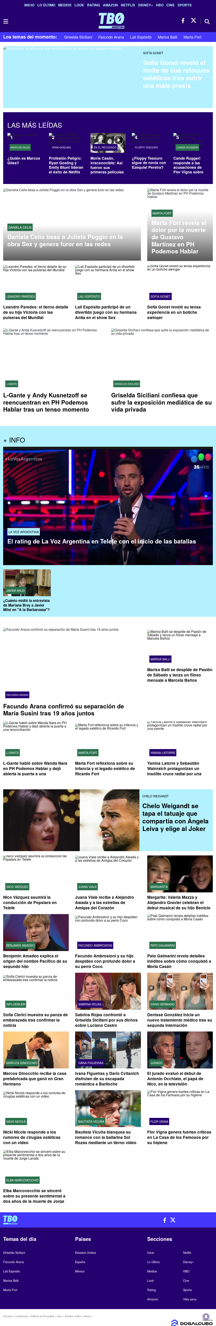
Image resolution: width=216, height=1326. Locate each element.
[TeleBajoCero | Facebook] (184, 20)
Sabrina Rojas (89, 1004)
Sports (185, 5)
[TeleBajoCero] (54, 1219)
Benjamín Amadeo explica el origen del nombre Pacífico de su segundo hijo (35, 961)
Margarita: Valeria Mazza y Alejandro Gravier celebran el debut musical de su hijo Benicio (179, 903)
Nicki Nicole (16, 1121)
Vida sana (189, 1299)
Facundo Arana (111, 37)
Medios (65, 5)
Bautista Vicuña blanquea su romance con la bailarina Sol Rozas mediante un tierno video (105, 1137)
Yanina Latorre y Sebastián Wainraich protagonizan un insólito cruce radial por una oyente (174, 771)
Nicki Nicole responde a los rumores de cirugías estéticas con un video (32, 1137)
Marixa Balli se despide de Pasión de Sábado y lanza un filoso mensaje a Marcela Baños (179, 675)
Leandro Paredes (20, 296)
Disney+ (145, 5)
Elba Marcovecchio (22, 1180)
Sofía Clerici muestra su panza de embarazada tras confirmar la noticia (35, 1020)
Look (79, 5)
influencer (15, 1004)
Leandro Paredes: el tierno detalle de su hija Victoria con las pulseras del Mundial (35, 312)
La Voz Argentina (23, 531)
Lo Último (46, 5)
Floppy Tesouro (146, 147)
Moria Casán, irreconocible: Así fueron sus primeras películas (107, 165)
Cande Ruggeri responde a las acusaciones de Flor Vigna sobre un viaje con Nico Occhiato (189, 169)
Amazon (110, 5)
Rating (93, 5)
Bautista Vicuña (91, 1121)
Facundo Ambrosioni (95, 945)
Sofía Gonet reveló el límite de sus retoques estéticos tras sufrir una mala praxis (176, 74)
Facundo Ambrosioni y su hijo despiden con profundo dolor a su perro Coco (105, 961)
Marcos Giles (20, 147)
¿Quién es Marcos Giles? (23, 160)
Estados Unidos (85, 1252)
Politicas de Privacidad (42, 1316)
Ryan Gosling (61, 147)
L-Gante (11, 384)
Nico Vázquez (17, 886)
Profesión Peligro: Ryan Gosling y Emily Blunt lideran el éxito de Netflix (66, 165)
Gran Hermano (162, 1004)
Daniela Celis (20, 227)
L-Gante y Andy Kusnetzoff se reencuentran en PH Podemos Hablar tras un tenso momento (46, 402)
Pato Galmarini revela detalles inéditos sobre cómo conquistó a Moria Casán (179, 961)
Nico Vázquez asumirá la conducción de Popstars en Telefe (30, 903)
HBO (159, 5)
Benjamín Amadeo (20, 945)
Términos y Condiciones (15, 1316)
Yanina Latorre (162, 752)
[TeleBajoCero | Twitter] (193, 20)
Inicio (29, 5)
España (80, 1262)
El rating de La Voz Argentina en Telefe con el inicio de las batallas (101, 541)
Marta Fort (192, 37)
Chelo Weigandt (155, 796)
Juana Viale (87, 886)
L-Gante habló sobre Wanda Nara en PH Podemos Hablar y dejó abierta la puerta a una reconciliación (35, 771)
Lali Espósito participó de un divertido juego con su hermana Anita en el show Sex (106, 312)
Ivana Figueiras (90, 1062)
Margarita (159, 886)
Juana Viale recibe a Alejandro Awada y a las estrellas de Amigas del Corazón (104, 903)
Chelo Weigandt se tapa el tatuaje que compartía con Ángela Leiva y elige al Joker (175, 817)
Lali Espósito (141, 37)
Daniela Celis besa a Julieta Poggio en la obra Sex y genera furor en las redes (65, 240)
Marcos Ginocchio (21, 1062)
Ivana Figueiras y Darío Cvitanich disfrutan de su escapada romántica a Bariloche (107, 1078)
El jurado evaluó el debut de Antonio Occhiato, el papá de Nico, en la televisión (175, 1078)
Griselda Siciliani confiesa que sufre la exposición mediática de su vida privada (161, 402)
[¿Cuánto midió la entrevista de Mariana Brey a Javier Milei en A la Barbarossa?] (27, 582)
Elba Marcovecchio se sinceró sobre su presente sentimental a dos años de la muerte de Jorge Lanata (34, 1198)
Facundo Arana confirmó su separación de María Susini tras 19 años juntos (63, 710)
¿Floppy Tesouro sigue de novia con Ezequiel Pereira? (149, 162)
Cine (170, 5)
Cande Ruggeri (187, 147)
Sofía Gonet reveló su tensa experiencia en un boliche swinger (174, 312)
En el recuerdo (105, 147)
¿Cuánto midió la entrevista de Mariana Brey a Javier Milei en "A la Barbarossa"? (26, 605)
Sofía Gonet (153, 53)
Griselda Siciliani (78, 37)
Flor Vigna (159, 1121)
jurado (156, 1062)
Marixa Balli (167, 37)
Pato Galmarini (162, 945)
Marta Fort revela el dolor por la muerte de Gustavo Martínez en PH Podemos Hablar (179, 237)
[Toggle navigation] (5, 21)
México (80, 1271)
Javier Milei (15, 590)
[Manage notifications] (206, 1316)
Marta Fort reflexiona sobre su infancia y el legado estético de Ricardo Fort (105, 768)
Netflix (128, 5)
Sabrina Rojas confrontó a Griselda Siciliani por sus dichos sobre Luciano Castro (106, 1020)
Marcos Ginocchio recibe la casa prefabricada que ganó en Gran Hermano (34, 1078)
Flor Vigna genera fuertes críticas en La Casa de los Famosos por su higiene (179, 1137)
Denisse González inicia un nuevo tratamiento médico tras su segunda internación (179, 1020)
